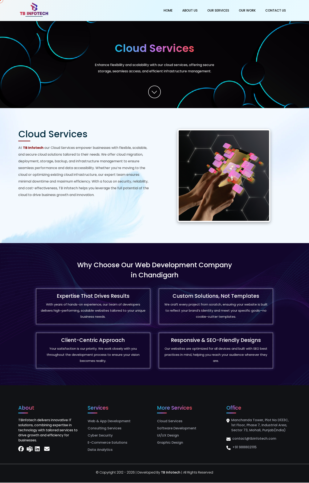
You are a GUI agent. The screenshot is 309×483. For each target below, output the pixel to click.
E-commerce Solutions (107, 442)
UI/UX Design (168, 435)
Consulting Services (104, 428)
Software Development (176, 428)
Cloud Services (169, 421)
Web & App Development (109, 421)
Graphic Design (170, 442)
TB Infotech (171, 472)
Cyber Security (100, 435)
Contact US (275, 10)
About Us (190, 10)
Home (168, 10)
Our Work (247, 10)
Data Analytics (100, 449)
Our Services (218, 10)
